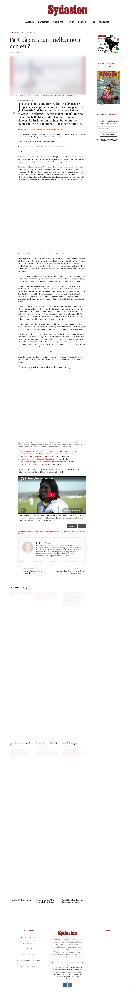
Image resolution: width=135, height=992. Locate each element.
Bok (25, 532)
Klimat (29, 532)
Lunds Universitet (52, 532)
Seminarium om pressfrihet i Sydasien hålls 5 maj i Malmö (45, 901)
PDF (82, 526)
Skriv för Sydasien (28, 943)
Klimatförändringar (39, 532)
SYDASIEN (79, 963)
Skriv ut (72, 526)
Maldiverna (62, 532)
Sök (94, 22)
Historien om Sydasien (28, 937)
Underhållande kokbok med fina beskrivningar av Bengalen (72, 901)
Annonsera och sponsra (28, 954)
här (63, 444)
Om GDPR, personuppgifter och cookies (28, 960)
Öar (78, 532)
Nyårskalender (18, 32)
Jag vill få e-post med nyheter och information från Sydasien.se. (109, 140)
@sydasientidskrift (32, 472)
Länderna (29, 22)
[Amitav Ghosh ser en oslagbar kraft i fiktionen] (21, 666)
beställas (24, 359)
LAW (74, 979)
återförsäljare (56, 359)
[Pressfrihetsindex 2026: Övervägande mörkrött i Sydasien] (74, 666)
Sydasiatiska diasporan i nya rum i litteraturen (37, 459)
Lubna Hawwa (15, 52)
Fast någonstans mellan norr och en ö (34, 464)
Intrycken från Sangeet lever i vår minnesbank (37, 462)
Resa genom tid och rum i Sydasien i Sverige (36, 454)
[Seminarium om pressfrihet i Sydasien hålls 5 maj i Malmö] (47, 823)
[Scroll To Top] (130, 987)
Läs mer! (100, 105)
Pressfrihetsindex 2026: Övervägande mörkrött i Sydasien (73, 744)
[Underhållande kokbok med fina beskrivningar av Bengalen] (74, 823)
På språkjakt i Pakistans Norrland (21, 900)
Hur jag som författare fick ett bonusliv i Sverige (38, 456)
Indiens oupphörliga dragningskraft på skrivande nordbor (42, 451)
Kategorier (43, 22)
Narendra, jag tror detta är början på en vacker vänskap (47, 744)
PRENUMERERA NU (108, 134)
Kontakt (82, 22)
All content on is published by (64, 963)
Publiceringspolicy (28, 949)
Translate (104, 22)
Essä (11, 32)
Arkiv (71, 22)
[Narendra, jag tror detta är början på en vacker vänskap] (47, 666)
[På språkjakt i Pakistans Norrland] (21, 823)
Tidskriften (58, 22)
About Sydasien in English (28, 966)
